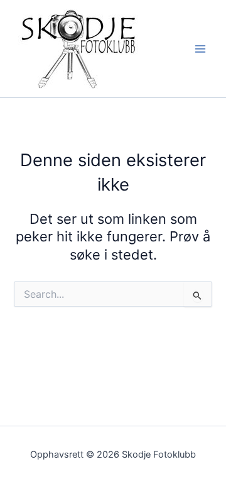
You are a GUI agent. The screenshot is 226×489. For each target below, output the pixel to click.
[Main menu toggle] (200, 49)
